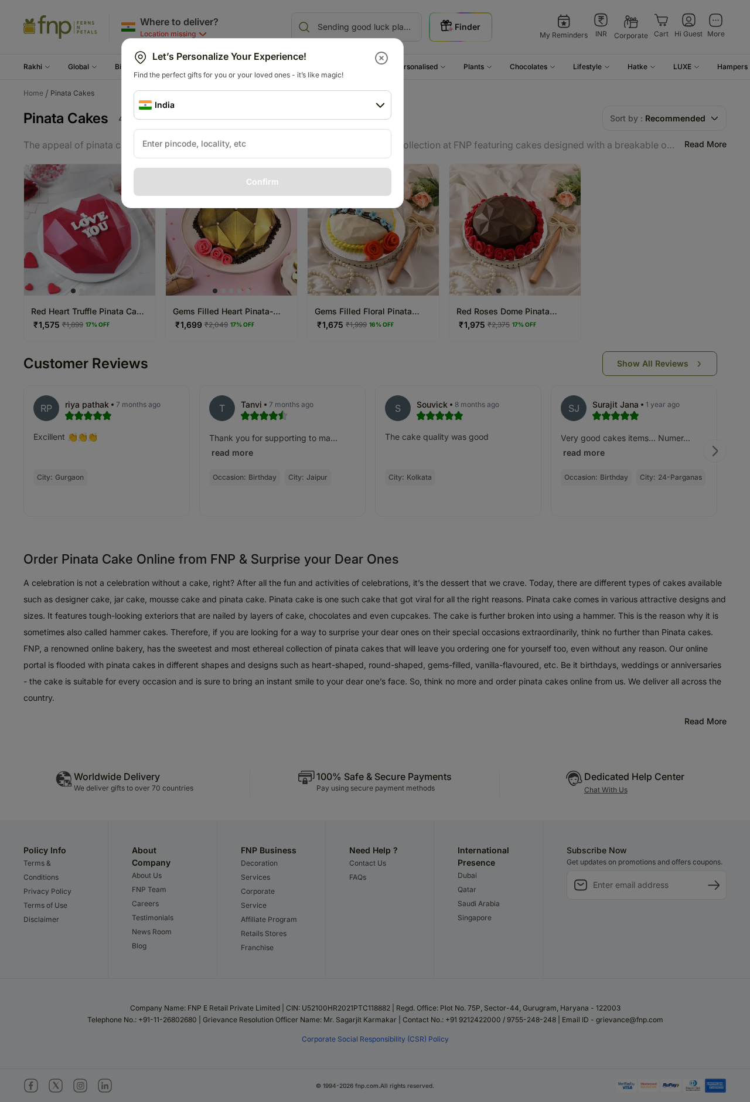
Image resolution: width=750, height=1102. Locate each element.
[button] (382, 58)
